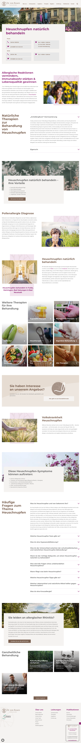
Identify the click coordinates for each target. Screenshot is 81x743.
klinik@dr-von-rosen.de (16, 59)
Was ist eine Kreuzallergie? (41, 591)
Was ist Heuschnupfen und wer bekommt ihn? (49, 503)
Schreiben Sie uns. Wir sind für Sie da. (20, 641)
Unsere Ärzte (38, 716)
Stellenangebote (39, 725)
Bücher (68, 712)
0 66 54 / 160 (13, 54)
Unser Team (38, 718)
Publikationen (66, 3)
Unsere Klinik (38, 712)
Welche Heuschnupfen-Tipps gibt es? (45, 578)
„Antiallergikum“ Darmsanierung (43, 117)
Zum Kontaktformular (72, 740)
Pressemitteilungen (71, 716)
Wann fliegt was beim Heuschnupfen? (45, 571)
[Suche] (77, 4)
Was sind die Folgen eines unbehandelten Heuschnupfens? (47, 564)
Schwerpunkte (32, 3)
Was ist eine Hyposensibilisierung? (44, 542)
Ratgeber (52, 3)
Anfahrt (37, 723)
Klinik (52, 268)
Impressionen (38, 720)
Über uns (25, 3)
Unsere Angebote (40, 698)
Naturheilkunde (39, 714)
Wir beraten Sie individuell (17, 199)
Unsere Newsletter (71, 718)
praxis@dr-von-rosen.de (16, 46)
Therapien (46, 3)
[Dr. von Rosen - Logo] (11, 4)
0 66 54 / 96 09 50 (14, 42)
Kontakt (72, 3)
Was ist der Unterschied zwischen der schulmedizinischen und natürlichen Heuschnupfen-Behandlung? (53, 549)
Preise (36, 721)
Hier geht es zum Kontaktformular (59, 398)
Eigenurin (34, 149)
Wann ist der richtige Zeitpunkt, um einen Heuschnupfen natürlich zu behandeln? (53, 557)
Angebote (40, 3)
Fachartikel (69, 714)
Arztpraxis (64, 268)
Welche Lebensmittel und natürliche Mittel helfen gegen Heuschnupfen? (53, 584)
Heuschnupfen (32, 94)
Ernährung (58, 3)
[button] (3, 740)
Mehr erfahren (34, 321)
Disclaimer (69, 720)
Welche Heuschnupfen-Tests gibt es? (45, 536)
